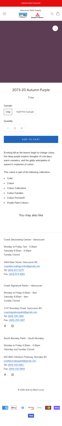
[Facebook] (5, 326)
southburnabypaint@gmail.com (20, 361)
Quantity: (8, 121)
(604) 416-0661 (16, 364)
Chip (8, 111)
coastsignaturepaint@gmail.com (20, 312)
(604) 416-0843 (17, 368)
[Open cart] (57, 13)
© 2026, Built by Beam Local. (31, 390)
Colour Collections (16, 188)
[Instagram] (12, 326)
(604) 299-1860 (16, 316)
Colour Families (15, 193)
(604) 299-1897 (17, 320)
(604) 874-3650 (17, 274)
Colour (10, 183)
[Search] (52, 13)
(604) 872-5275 (16, 270)
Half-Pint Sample (25, 111)
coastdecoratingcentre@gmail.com (22, 266)
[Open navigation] (4, 13)
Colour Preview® (16, 197)
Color (10, 178)
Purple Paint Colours (17, 202)
